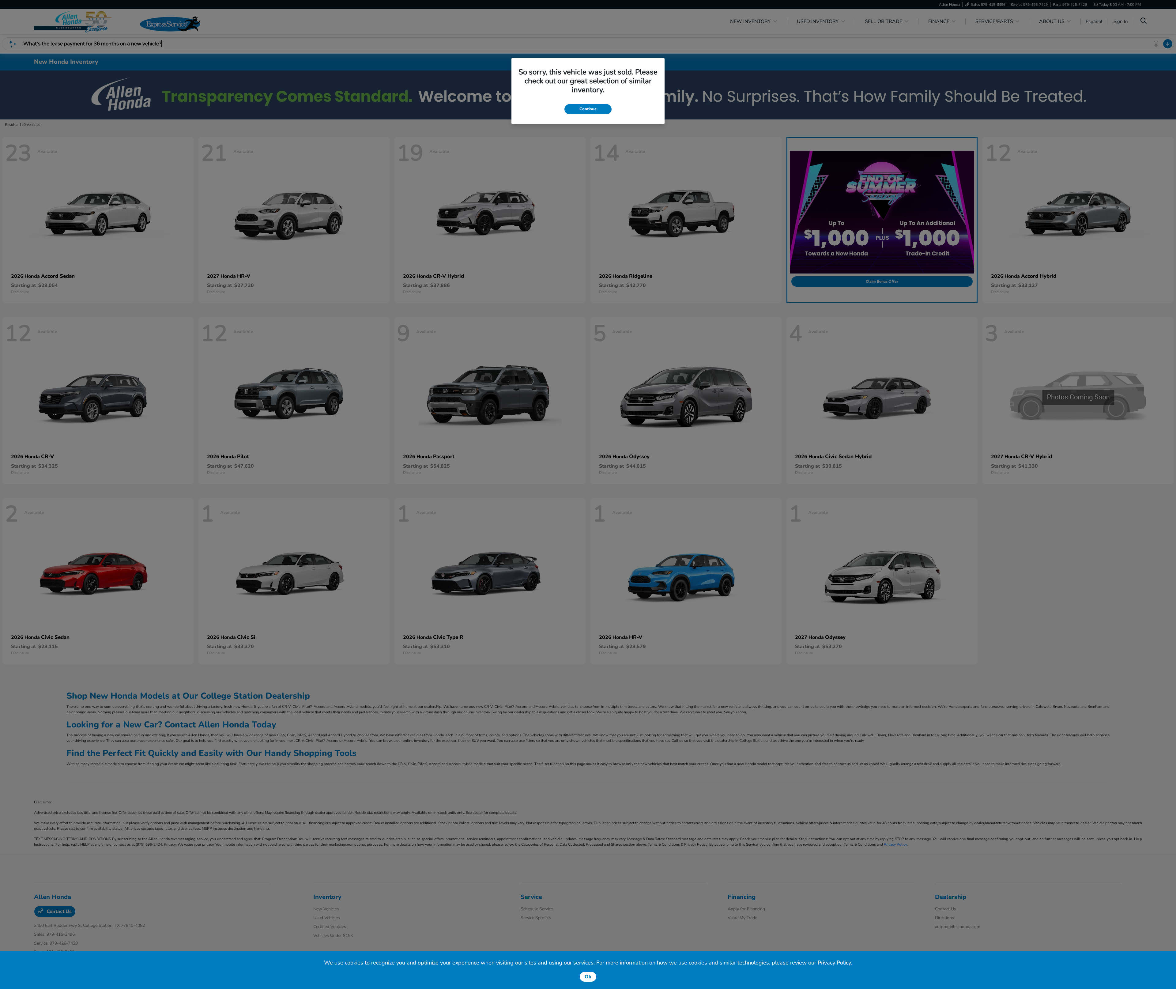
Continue (588, 109)
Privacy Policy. (835, 962)
